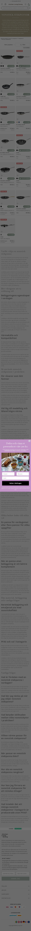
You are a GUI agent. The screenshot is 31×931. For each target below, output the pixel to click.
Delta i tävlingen (15, 483)
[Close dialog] (29, 441)
